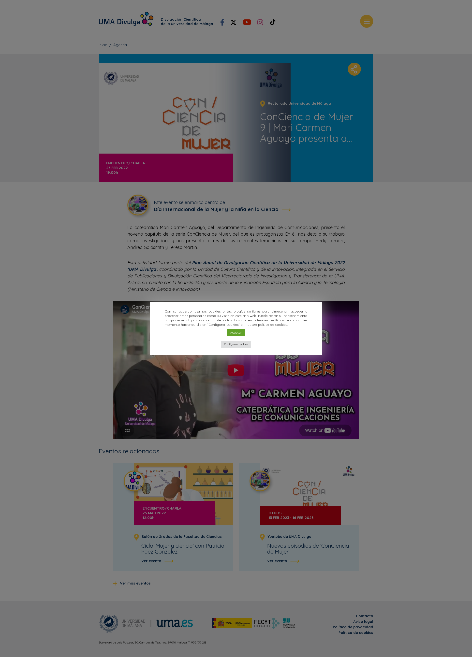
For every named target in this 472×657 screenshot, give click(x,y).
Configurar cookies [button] (236, 344)
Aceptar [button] (236, 332)
